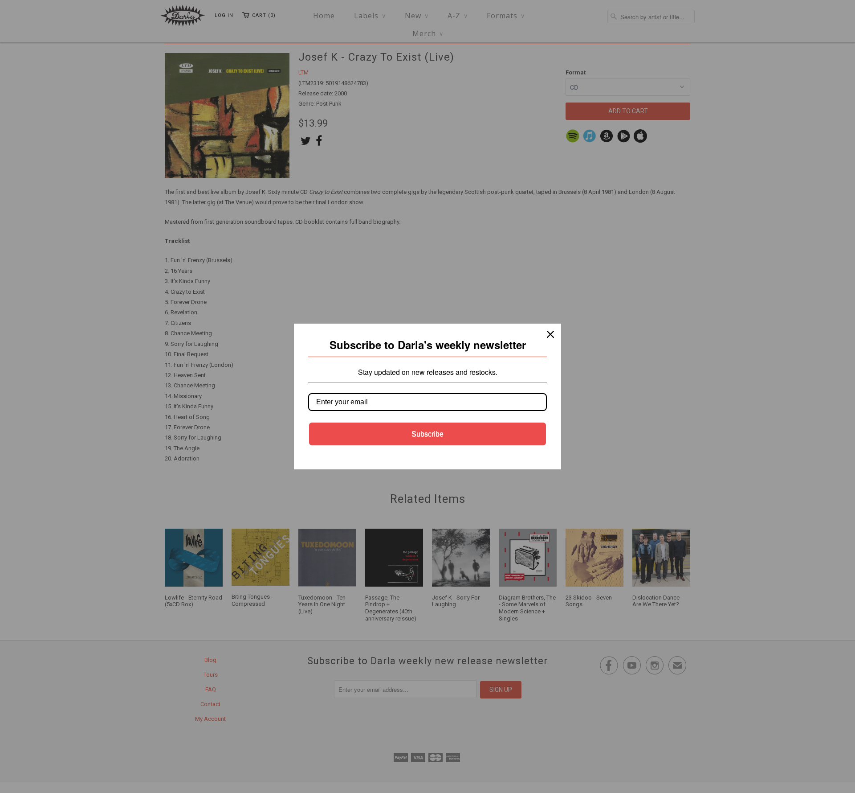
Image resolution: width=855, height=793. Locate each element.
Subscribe (427, 434)
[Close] (550, 334)
